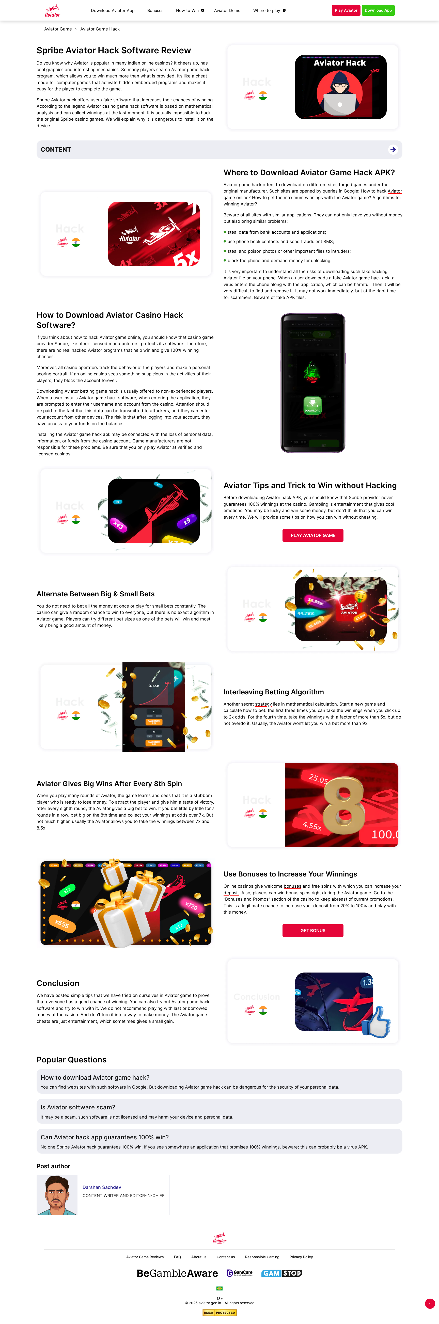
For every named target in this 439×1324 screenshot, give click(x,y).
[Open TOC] (393, 150)
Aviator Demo (227, 10)
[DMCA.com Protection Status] (219, 1312)
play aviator (346, 10)
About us (199, 1257)
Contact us (226, 1257)
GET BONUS (313, 930)
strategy (263, 704)
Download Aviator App (113, 10)
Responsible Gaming (262, 1257)
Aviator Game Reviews (145, 1257)
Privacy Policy (301, 1257)
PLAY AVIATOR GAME (313, 535)
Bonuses (155, 10)
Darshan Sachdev (102, 1187)
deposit (231, 892)
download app (378, 10)
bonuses (292, 886)
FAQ (177, 1257)
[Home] (52, 10)
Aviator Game (58, 28)
